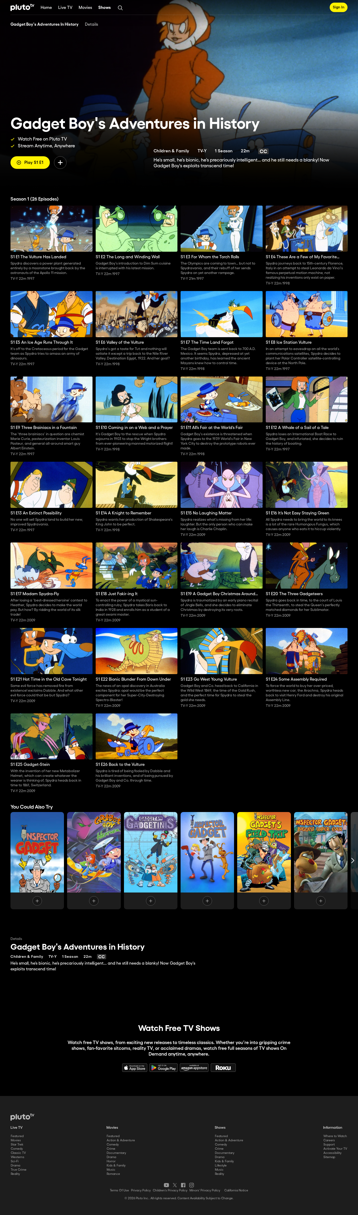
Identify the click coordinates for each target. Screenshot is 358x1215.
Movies (85, 8)
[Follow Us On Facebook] (183, 1185)
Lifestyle (221, 1165)
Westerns (17, 1157)
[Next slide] (353, 860)
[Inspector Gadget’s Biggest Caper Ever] (321, 860)
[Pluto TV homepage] (22, 1117)
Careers (329, 1140)
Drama (15, 1165)
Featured (17, 1136)
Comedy (17, 1149)
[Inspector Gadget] (37, 860)
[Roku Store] (223, 1067)
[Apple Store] (134, 1067)
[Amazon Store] (194, 1067)
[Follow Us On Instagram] (191, 1185)
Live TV (65, 8)
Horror (111, 1161)
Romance (113, 1174)
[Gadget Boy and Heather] (94, 860)
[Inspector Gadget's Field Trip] (264, 860)
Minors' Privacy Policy (204, 1190)
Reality (15, 1174)
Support (329, 1144)
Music (111, 1169)
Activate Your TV (335, 1149)
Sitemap (329, 1157)
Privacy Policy (141, 1190)
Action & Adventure (121, 1140)
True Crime (18, 1169)
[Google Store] (163, 1067)
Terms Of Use (119, 1190)
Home (46, 8)
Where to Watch (335, 1136)
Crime (111, 1149)
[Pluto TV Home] (22, 7)
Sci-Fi (15, 1161)
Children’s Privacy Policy (170, 1190)
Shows (104, 8)
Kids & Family (116, 1165)
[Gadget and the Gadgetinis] (150, 860)
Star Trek (17, 1144)
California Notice (236, 1190)
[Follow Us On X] (174, 1185)
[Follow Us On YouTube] (166, 1185)
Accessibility (332, 1153)
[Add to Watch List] (60, 162)
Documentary (116, 1153)
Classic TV (18, 1153)
